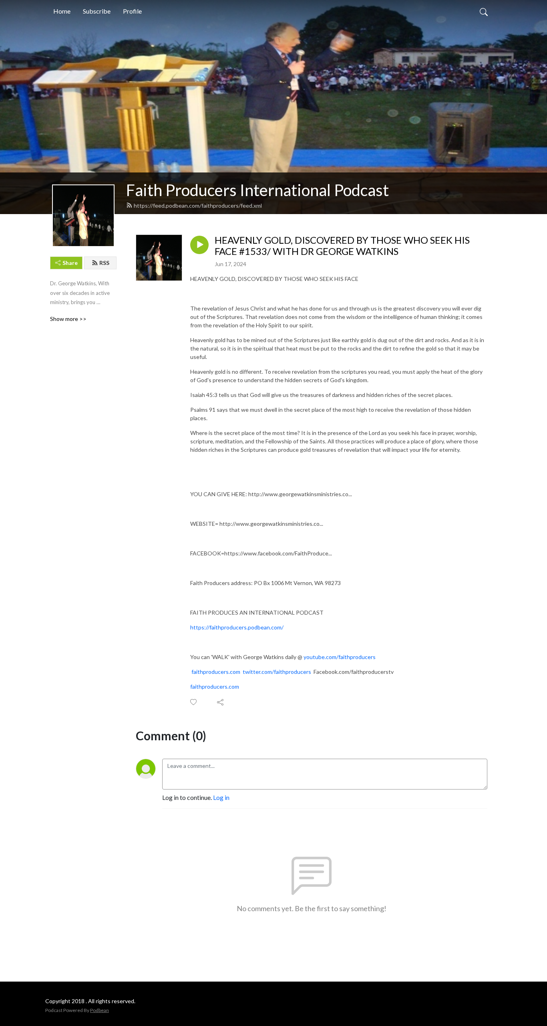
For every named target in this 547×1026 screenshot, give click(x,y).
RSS (104, 262)
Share (70, 262)
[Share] (220, 702)
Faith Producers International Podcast (257, 190)
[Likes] (194, 702)
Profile (132, 11)
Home (61, 11)
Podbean (99, 1010)
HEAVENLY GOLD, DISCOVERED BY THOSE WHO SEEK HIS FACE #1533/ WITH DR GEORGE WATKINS (342, 245)
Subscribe (97, 11)
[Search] (484, 11)
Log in (221, 797)
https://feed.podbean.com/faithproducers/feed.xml (198, 205)
